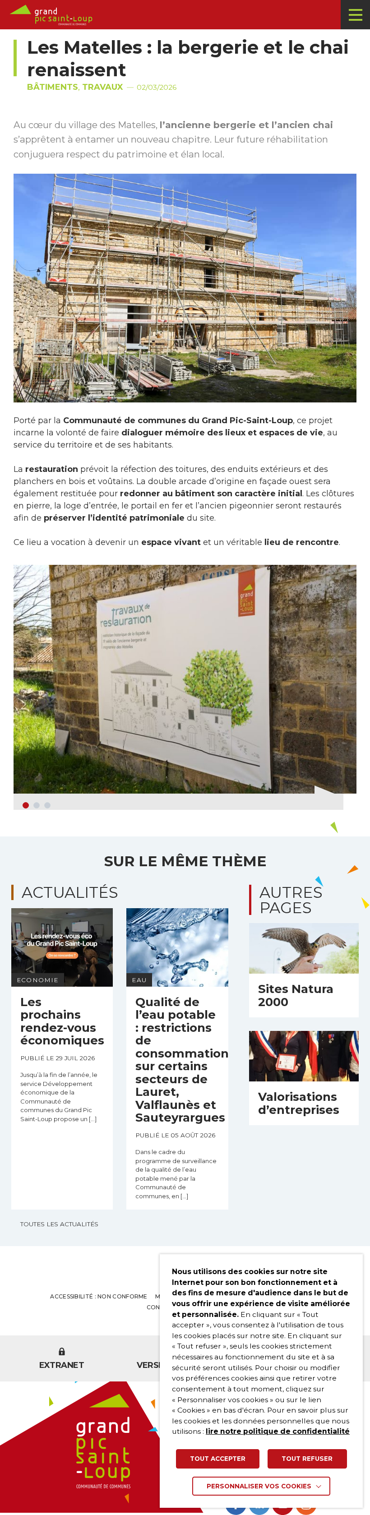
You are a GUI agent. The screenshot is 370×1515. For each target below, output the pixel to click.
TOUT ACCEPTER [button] (217, 1458)
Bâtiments (52, 87)
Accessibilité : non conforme (98, 1296)
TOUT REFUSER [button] (307, 1458)
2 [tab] (36, 805)
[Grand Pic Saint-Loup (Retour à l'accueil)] (188, 14)
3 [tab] (47, 805)
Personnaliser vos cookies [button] (259, 1486)
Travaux (102, 87)
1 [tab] (26, 805)
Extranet (61, 1365)
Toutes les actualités (59, 1224)
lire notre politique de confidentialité (278, 1431)
